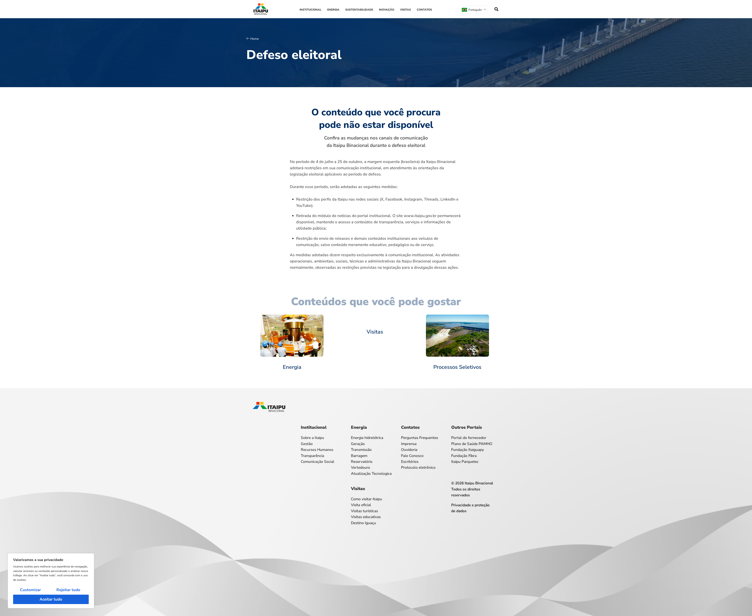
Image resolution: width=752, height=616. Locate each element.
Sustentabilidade (359, 10)
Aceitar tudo (51, 599)
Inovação (386, 10)
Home (254, 39)
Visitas (405, 10)
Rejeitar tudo (68, 589)
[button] (496, 9)
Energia (333, 10)
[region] (51, 580)
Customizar (30, 589)
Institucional (310, 10)
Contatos (424, 10)
